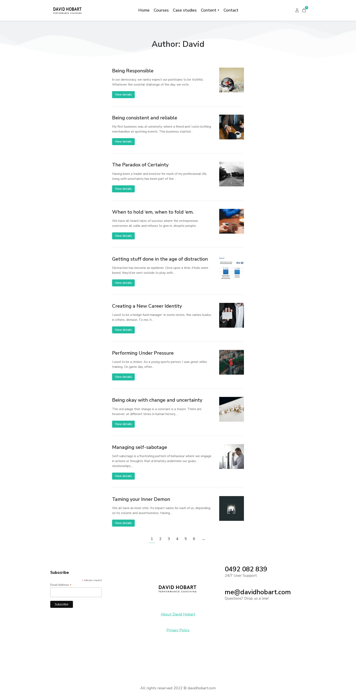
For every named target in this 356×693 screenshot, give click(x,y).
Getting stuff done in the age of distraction (160, 259)
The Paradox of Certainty (140, 165)
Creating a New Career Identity (147, 306)
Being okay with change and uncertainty (157, 400)
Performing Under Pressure (143, 353)
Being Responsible (132, 71)
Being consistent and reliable (144, 118)
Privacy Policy (178, 630)
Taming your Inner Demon (141, 499)
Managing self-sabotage (139, 447)
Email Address (60, 585)
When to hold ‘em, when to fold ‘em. (153, 212)
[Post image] (231, 80)
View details (123, 94)
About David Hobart (178, 614)
